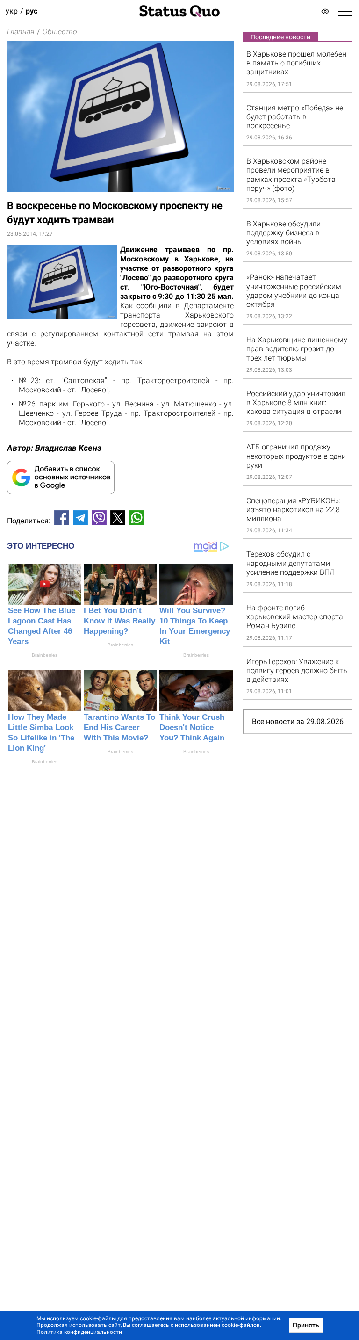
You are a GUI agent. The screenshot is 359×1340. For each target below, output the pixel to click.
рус (31, 11)
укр (12, 11)
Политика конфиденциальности (79, 1332)
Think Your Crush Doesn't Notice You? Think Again (191, 727)
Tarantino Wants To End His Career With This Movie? (119, 727)
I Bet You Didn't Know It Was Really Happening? (119, 621)
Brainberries (44, 655)
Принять (306, 1325)
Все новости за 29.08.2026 (298, 721)
